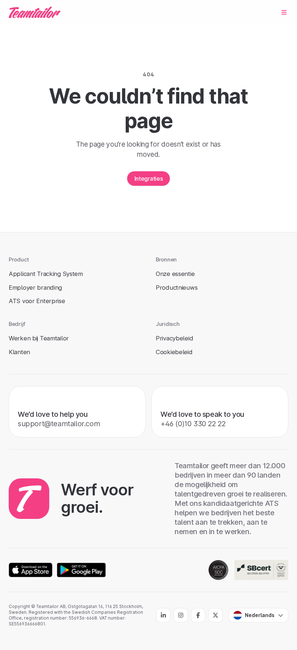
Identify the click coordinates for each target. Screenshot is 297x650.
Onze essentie (175, 273)
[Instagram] (180, 615)
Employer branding (35, 287)
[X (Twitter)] (215, 615)
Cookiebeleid (174, 352)
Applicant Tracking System (46, 273)
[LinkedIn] (163, 615)
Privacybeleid (174, 338)
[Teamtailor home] (34, 12)
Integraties (148, 178)
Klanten (19, 352)
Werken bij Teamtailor (39, 338)
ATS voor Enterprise (37, 301)
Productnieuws (176, 287)
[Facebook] (198, 615)
